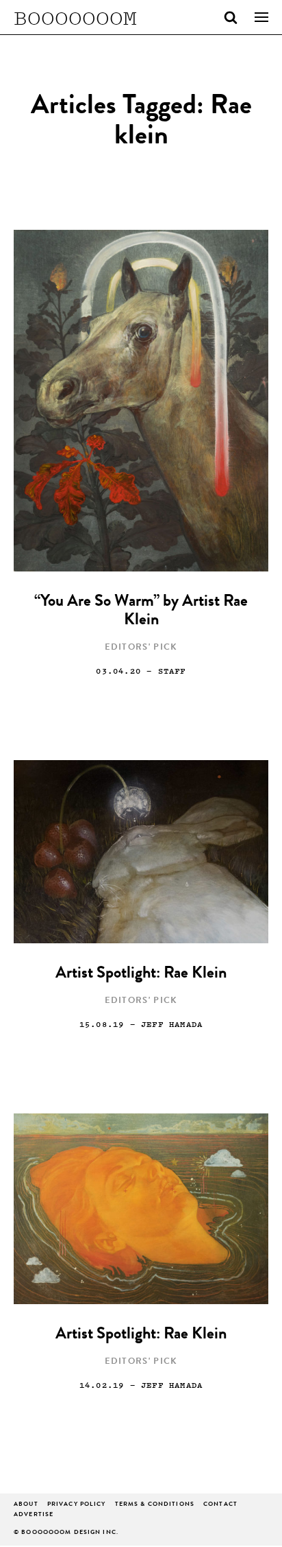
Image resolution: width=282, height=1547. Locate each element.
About (26, 1505)
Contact (220, 1505)
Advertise (33, 1515)
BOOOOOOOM (75, 17)
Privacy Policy (76, 1505)
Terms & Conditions (154, 1505)
